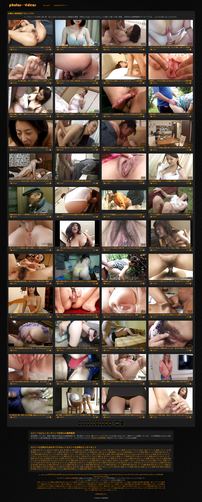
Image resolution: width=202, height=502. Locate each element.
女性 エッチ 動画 (125, 482)
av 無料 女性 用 (88, 450)
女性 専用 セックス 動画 (93, 469)
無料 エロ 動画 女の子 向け (82, 482)
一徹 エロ (63, 484)
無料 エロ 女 (99, 488)
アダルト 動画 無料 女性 (126, 484)
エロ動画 (115, 488)
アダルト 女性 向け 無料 (69, 488)
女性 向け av (81, 488)
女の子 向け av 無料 (57, 458)
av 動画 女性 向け (37, 450)
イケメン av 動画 (153, 450)
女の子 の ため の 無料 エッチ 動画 (116, 456)
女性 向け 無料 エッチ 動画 (123, 467)
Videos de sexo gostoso (101, 476)
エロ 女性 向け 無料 (113, 482)
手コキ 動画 (77, 484)
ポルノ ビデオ (107, 488)
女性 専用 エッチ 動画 (75, 469)
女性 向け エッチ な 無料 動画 (82, 465)
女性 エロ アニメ (139, 486)
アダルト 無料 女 (121, 486)
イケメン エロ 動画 (44, 452)
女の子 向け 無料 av (90, 458)
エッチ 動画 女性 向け (78, 452)
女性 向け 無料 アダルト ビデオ (101, 467)
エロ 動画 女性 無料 (137, 482)
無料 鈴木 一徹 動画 (97, 484)
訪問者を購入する (101, 494)
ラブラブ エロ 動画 (159, 482)
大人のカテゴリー (59, 5)
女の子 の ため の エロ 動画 (84, 486)
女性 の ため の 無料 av (104, 460)
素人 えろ (72, 486)
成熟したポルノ (152, 484)
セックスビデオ (55, 484)
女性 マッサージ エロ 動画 (45, 482)
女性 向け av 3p (114, 463)
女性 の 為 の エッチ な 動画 (62, 463)
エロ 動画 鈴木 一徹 (94, 452)
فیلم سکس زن (43, 474)
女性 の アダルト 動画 (100, 486)
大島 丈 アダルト (85, 454)
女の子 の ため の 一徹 (75, 456)
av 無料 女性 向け (76, 450)
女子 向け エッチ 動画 (141, 458)
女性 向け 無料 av (65, 467)
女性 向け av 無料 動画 (156, 474)
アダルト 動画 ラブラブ (123, 450)
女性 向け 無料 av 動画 (81, 467)
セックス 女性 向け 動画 (58, 454)
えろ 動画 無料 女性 (151, 486)
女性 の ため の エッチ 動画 (85, 460)
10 (106, 423)
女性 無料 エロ (122, 488)
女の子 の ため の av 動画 (146, 454)
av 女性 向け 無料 (50, 450)
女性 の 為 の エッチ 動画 (82, 463)
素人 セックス (112, 490)
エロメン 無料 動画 (108, 452)
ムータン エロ (73, 454)
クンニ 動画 (41, 484)
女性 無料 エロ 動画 (140, 484)
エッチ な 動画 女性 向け (60, 452)
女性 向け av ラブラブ (142, 463)
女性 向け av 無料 (45, 465)
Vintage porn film (108, 474)
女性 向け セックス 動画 (160, 465)
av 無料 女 (130, 486)
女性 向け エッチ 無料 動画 (140, 465)
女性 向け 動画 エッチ (51, 467)
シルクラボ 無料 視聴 (140, 452)
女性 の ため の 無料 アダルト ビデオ (127, 460)
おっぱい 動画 (90, 488)
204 (117, 423)
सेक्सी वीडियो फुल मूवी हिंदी (54, 474)
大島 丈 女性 (96, 454)
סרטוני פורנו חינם (126, 474)
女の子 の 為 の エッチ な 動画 (141, 456)
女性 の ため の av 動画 (158, 458)
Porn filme (117, 474)
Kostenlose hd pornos (96, 474)
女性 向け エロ (64, 486)
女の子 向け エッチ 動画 (74, 458)
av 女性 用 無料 (63, 450)
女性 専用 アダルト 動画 (58, 469)
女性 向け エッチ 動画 (102, 465)
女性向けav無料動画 (98, 438)
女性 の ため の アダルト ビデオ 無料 (60, 460)
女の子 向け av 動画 (42, 458)
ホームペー (46, 5)
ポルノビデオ (69, 482)
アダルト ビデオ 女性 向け (104, 450)
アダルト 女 (161, 486)
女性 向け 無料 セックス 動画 (144, 467)
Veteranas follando (68, 474)
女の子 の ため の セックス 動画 (55, 456)
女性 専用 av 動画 (162, 467)
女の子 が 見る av (130, 454)
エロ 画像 (160, 484)
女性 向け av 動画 (157, 463)
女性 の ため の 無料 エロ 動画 (50, 486)
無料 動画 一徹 (147, 482)
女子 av (47, 484)
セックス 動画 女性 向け (157, 452)
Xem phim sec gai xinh (81, 474)
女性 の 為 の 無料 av (100, 463)
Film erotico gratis (137, 474)
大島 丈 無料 (105, 454)
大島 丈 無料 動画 (117, 454)
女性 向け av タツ (127, 463)
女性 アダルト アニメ (55, 488)
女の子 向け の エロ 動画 (99, 482)
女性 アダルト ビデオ (101, 490)
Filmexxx (146, 474)
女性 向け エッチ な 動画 (61, 465)
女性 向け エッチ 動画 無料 (120, 465)
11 (110, 423)
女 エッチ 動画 (86, 484)
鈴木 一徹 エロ (111, 486)
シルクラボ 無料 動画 (124, 452)
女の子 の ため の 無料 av (93, 456)
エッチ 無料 (90, 490)
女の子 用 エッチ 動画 (106, 458)
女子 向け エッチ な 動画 (124, 458)
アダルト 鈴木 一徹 (139, 450)
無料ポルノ (69, 484)
